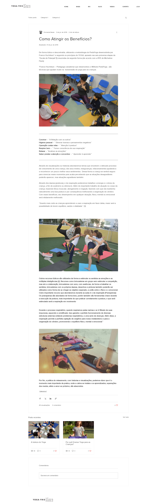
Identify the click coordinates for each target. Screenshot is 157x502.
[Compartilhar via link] (56, 399)
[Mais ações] (116, 32)
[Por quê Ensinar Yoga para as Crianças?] (78, 429)
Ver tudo (126, 417)
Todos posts (32, 17)
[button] (126, 17)
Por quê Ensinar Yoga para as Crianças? (78, 443)
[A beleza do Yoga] (43, 429)
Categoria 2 (56, 17)
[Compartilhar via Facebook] (40, 399)
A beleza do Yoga (38, 442)
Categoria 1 (44, 17)
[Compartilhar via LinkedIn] (50, 399)
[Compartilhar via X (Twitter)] (45, 399)
